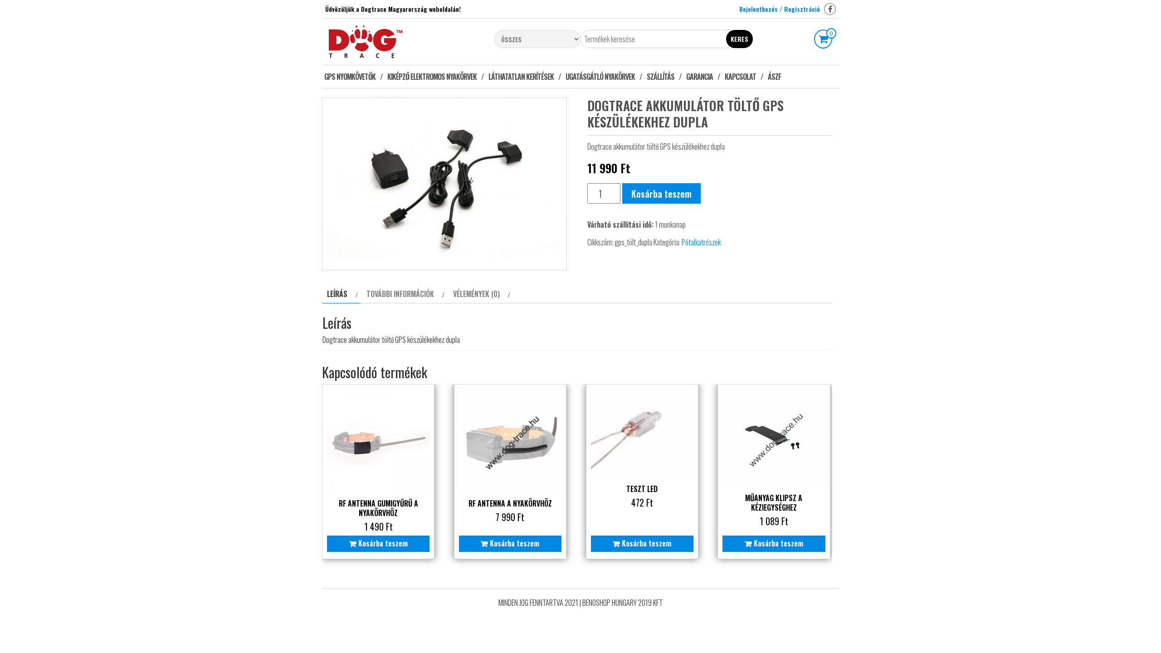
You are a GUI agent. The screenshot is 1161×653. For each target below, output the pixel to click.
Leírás (337, 293)
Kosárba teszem (661, 193)
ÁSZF (774, 76)
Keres (739, 39)
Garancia (699, 76)
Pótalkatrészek (701, 242)
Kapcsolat (740, 76)
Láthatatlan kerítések (521, 76)
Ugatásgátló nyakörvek (600, 76)
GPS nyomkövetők (350, 76)
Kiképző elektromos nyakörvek (432, 76)
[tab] (341, 294)
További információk (400, 293)
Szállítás (660, 76)
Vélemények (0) (476, 293)
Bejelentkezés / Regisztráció (779, 9)
